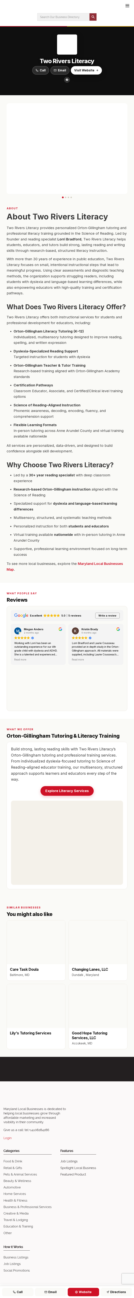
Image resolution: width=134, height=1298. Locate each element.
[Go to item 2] (65, 197)
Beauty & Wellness (17, 1181)
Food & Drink (12, 1161)
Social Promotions (16, 1270)
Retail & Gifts (12, 1168)
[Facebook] (67, 80)
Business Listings (15, 1257)
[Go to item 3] (68, 197)
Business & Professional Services (27, 1207)
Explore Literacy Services (67, 791)
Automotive (12, 1187)
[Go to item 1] (63, 197)
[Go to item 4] (71, 197)
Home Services (14, 1194)
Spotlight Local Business (78, 1168)
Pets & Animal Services (20, 1174)
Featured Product (73, 1174)
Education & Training (18, 1226)
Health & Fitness (15, 1200)
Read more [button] (20, 659)
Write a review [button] (107, 615)
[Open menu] (127, 6)
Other (7, 1233)
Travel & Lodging (15, 1220)
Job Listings (69, 1161)
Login (7, 1138)
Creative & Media (16, 1213)
